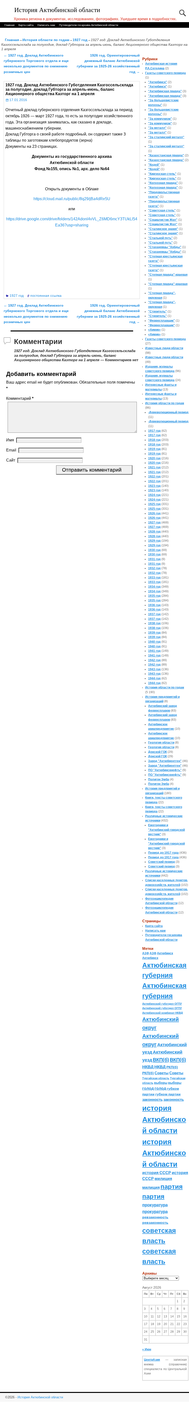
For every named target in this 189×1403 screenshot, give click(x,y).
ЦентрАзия (152, 1359)
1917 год (154, 431)
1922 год (154, 476)
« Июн (146, 1349)
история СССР (156, 1173)
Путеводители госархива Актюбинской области (88, 25)
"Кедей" (154, 164)
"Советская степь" (162, 210)
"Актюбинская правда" (165, 91)
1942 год (154, 660)
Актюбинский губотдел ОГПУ (162, 1003)
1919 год (154, 449)
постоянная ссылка (46, 296)
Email (11, 450)
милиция (163, 1179)
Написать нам (46, 25)
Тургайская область (155, 1078)
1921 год (154, 467)
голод (148, 1088)
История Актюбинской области (57, 10)
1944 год (154, 678)
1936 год (154, 605)
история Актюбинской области (164, 1119)
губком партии (168, 1094)
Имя (10, 440)
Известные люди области (164, 348)
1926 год (154, 513)
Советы (162, 1073)
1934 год (154, 586)
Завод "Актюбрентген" (165, 761)
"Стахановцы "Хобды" (164, 247)
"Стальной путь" (160, 238)
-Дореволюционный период (168, 412)
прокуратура (155, 1204)
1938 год (154, 623)
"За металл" (157, 128)
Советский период (161, 862)
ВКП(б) (161, 1059)
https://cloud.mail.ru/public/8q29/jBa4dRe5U (71, 199)
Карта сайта (25, 25)
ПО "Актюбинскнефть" (165, 770)
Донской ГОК (157, 752)
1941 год (154, 651)
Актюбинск (165, 953)
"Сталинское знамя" (163, 229)
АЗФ (145, 953)
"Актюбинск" (157, 82)
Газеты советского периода (165, 73)
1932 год (154, 568)
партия (171, 1186)
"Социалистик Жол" (162, 220)
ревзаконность (155, 1217)
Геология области (161, 742)
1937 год (154, 614)
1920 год (154, 458)
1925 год (154, 504)
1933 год (154, 577)
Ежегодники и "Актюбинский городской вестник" (166, 829)
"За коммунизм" (160, 118)
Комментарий (19, 398)
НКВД (148, 1066)
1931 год (154, 559)
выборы (160, 1083)
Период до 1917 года (163, 852)
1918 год (154, 440)
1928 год (154, 531)
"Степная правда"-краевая (168, 274)
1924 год (154, 495)
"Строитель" (157, 311)
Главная (9, 25)
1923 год (154, 486)
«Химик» (154, 329)
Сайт (10, 460)
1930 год (154, 550)
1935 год (154, 595)
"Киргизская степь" (162, 174)
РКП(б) (172, 1067)
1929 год (154, 540)
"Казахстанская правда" (166, 155)
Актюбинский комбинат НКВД (162, 1012)
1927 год (80, 40)
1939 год (154, 632)
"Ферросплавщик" (161, 320)
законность (152, 1100)
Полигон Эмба (158, 779)
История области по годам (45, 40)
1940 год (154, 641)
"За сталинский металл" (166, 137)
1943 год (154, 669)
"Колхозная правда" (163, 183)
